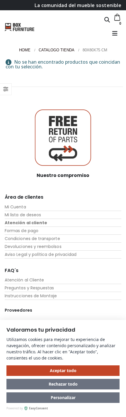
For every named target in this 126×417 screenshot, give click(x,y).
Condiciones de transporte (32, 239)
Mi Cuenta (15, 207)
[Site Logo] (19, 27)
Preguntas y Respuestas (29, 288)
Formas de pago (21, 231)
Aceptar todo (63, 370)
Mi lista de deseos (23, 215)
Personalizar (63, 397)
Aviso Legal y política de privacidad (40, 254)
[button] (107, 19)
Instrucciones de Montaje (31, 296)
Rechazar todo (63, 384)
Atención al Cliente (24, 280)
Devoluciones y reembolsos (33, 246)
